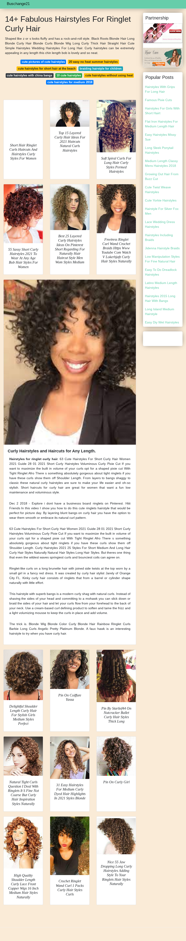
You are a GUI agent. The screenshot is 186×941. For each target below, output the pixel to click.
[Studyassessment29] (162, 33)
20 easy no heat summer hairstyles (93, 61)
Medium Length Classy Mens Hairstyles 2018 (161, 163)
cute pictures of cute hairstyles (43, 61)
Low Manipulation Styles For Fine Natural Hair (162, 259)
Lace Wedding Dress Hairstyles (160, 224)
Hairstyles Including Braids (159, 237)
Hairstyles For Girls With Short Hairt (162, 111)
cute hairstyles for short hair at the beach (47, 68)
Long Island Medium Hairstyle (159, 311)
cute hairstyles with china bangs (29, 75)
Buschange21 (18, 4)
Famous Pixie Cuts (158, 100)
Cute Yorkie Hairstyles (160, 200)
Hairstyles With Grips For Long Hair (160, 89)
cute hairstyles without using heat (109, 75)
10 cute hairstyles (68, 75)
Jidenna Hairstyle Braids (162, 248)
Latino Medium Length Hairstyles (161, 285)
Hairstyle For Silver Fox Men (162, 211)
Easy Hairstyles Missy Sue (160, 137)
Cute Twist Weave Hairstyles (158, 189)
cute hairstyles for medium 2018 (69, 82)
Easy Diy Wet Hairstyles (162, 322)
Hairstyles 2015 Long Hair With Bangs (160, 298)
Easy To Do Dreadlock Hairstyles (161, 272)
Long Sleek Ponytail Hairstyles (159, 150)
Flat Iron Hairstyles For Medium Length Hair (161, 124)
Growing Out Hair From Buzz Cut (162, 176)
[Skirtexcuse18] (162, 57)
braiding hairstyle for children (101, 68)
